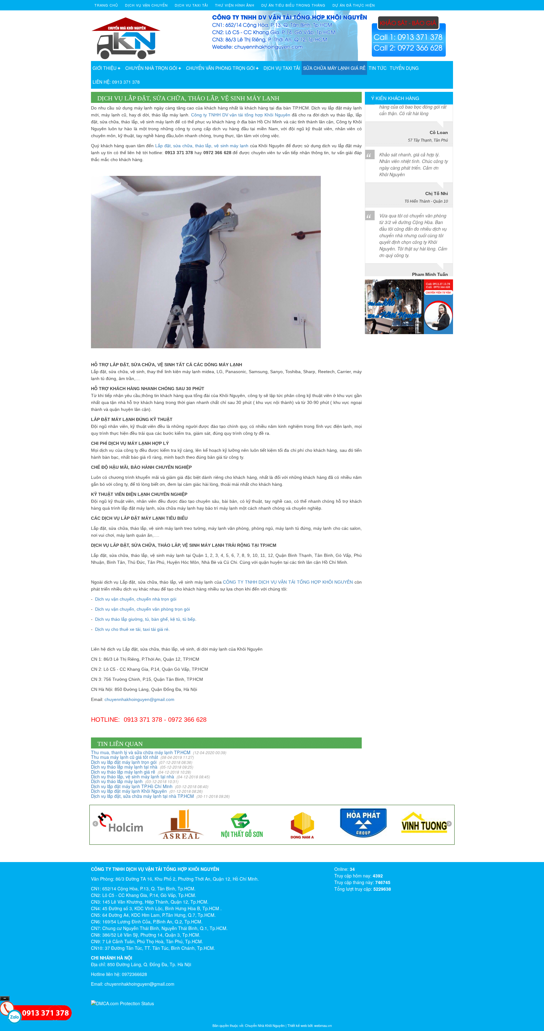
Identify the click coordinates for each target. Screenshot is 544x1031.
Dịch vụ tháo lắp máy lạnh (134, 781)
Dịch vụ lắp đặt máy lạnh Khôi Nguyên (147, 791)
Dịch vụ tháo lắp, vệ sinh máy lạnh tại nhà (150, 776)
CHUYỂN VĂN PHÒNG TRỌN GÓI (220, 68)
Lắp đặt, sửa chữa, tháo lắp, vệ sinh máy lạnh (201, 145)
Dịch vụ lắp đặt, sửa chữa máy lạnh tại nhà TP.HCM (160, 796)
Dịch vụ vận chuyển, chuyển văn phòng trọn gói (142, 609)
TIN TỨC (378, 68)
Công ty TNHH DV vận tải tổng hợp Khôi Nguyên (240, 114)
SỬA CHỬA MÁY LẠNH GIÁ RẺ (334, 68)
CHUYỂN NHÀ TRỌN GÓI (151, 68)
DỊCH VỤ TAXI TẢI (282, 68)
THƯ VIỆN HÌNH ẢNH (234, 5)
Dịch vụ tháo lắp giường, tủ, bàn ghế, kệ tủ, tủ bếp (145, 619)
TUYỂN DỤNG (404, 68)
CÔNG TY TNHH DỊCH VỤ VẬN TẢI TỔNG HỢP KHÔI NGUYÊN (288, 582)
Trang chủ (106, 5)
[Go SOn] (239, 824)
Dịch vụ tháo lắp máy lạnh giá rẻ (141, 772)
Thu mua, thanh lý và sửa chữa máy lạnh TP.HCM (158, 752)
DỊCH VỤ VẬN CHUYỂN (146, 5)
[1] (360, 821)
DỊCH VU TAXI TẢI (191, 5)
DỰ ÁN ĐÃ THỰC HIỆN (353, 5)
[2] (299, 823)
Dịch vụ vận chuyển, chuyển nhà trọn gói (135, 599)
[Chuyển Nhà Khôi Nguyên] (126, 35)
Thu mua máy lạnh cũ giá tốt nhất (142, 757)
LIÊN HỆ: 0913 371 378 (116, 82)
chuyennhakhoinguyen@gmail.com (139, 699)
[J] (178, 823)
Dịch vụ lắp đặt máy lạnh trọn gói (141, 762)
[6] (117, 821)
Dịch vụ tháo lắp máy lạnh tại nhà (142, 767)
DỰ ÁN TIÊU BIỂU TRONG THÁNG (293, 5)
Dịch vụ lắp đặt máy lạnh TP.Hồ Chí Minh (149, 786)
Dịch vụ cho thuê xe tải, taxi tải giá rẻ (131, 629)
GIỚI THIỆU (104, 68)
